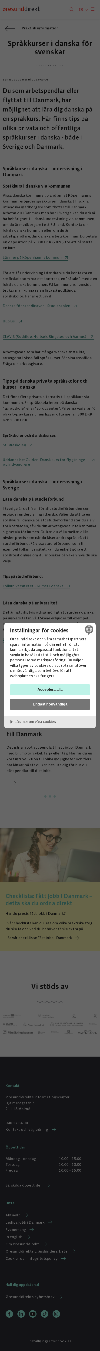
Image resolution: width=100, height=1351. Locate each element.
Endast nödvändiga (50, 704)
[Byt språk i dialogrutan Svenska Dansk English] (88, 630)
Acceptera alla (50, 689)
